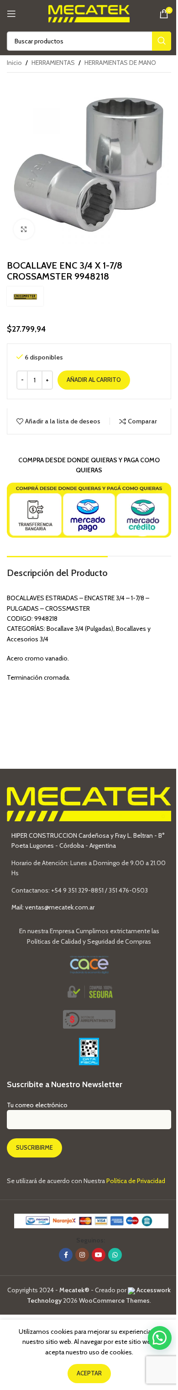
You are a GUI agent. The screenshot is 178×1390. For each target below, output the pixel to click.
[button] (160, 1338)
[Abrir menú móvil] (11, 14)
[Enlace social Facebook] (66, 1255)
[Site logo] (89, 13)
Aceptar (89, 1373)
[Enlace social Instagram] (82, 1255)
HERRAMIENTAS (53, 62)
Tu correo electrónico (37, 1105)
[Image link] (89, 1019)
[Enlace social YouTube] (98, 1255)
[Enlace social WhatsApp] (115, 1255)
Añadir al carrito (94, 379)
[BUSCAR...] (161, 41)
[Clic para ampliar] (24, 229)
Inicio (14, 62)
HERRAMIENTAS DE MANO (120, 62)
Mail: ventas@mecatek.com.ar (52, 907)
